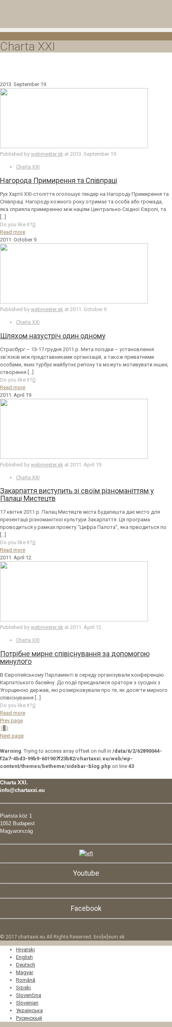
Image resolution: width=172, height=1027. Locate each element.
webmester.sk (47, 154)
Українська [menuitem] (29, 1010)
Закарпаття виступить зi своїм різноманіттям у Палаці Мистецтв (77, 494)
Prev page (11, 720)
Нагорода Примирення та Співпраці (58, 180)
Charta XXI (28, 167)
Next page (12, 736)
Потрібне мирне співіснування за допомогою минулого (75, 657)
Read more (12, 232)
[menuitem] (25, 950)
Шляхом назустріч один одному (53, 336)
